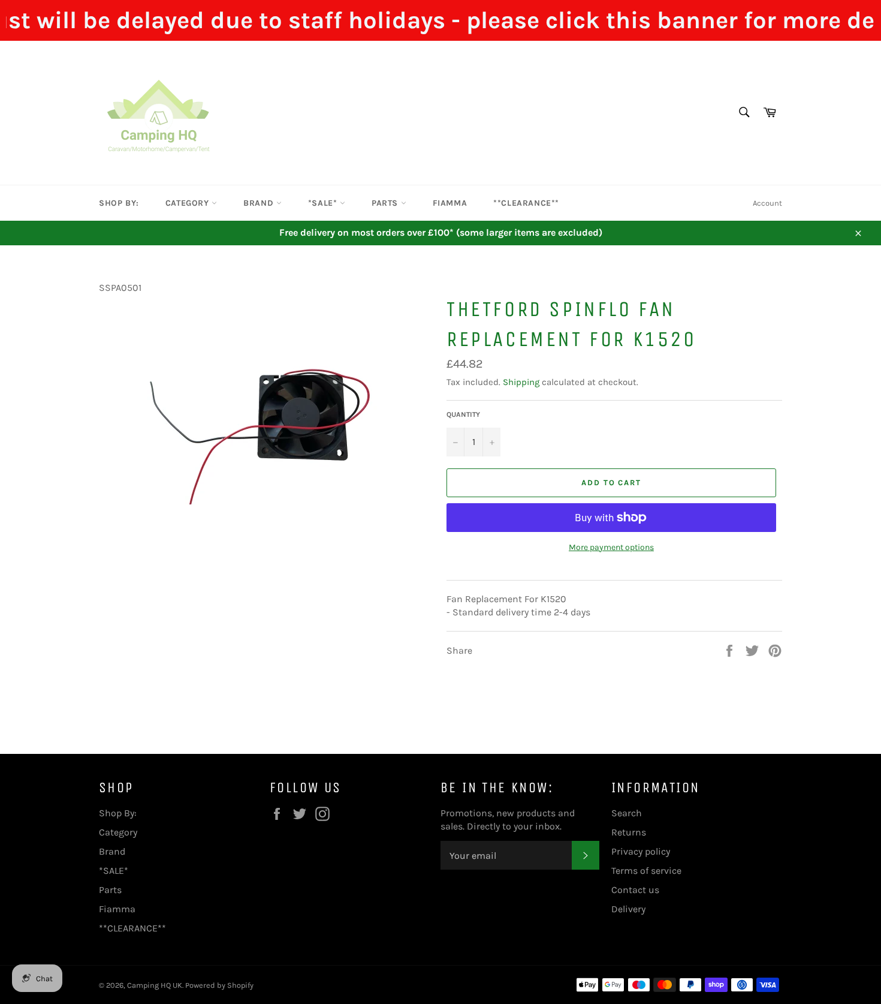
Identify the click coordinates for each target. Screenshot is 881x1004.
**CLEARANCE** (526, 203)
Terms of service (646, 870)
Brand (259, 203)
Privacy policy (640, 851)
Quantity (463, 414)
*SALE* (324, 203)
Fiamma (450, 203)
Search (626, 813)
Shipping (521, 382)
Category (188, 203)
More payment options (611, 547)
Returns (628, 832)
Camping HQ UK (154, 985)
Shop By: (119, 203)
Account (767, 203)
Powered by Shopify (219, 985)
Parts (386, 203)
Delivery (628, 909)
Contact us (635, 889)
